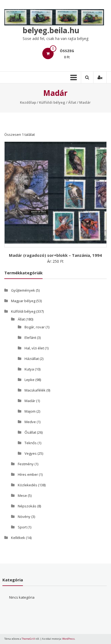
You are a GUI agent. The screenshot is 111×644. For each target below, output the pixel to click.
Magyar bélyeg (23, 300)
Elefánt (30, 337)
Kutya (29, 369)
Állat (72, 102)
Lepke (29, 379)
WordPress (68, 638)
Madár (30, 400)
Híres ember (28, 474)
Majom (30, 411)
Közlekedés (27, 485)
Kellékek (18, 537)
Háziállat (32, 358)
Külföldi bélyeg (52, 102)
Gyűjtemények (23, 290)
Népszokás (27, 506)
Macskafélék (35, 390)
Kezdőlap (28, 102)
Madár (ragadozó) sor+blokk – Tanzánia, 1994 (55, 255)
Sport (22, 527)
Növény (24, 516)
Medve (30, 421)
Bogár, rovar (35, 327)
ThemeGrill (28, 638)
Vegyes (31, 453)
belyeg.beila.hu (51, 30)
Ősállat (30, 432)
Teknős (31, 442)
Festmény (26, 463)
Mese (22, 495)
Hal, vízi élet (34, 348)
